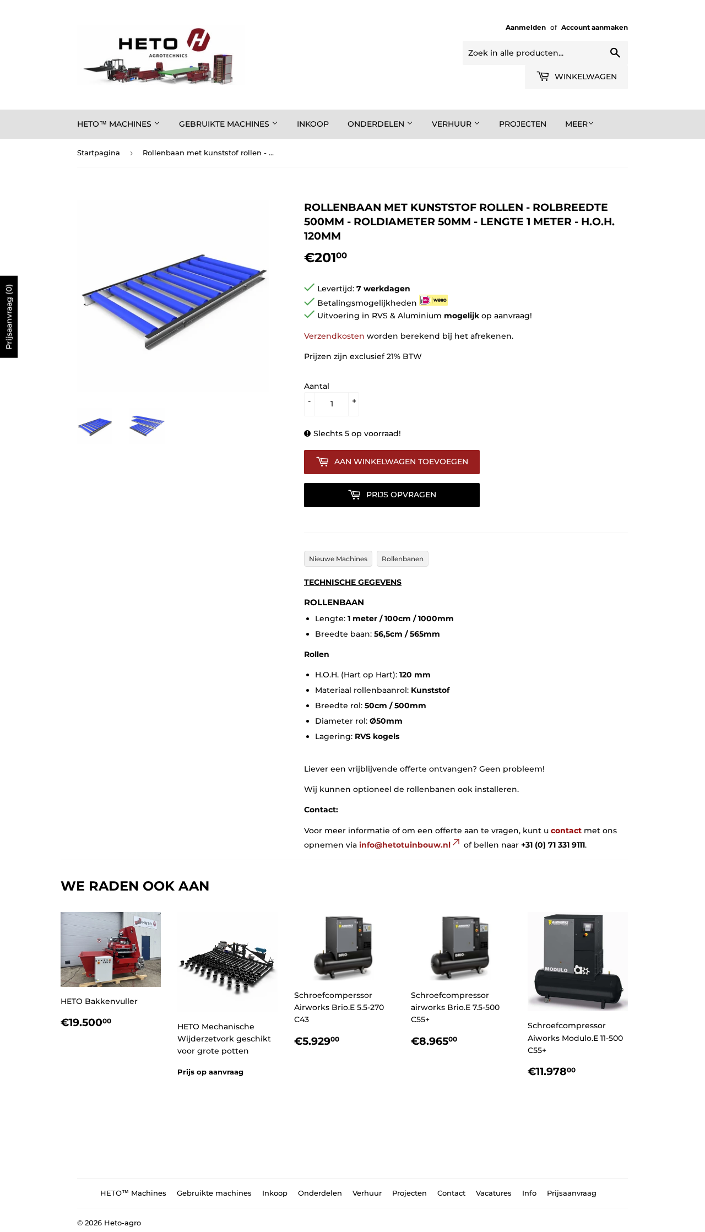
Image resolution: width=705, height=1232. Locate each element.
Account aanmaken (594, 27)
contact (566, 830)
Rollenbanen (403, 559)
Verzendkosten (334, 336)
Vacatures (494, 1192)
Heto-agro (122, 1222)
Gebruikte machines (225, 124)
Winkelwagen (584, 77)
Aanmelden (526, 27)
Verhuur (453, 124)
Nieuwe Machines (338, 559)
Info (529, 1192)
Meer (576, 124)
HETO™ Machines (115, 124)
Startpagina (98, 152)
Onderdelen (377, 124)
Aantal (316, 386)
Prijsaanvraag (571, 1192)
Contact (451, 1192)
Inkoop (313, 124)
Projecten (522, 124)
